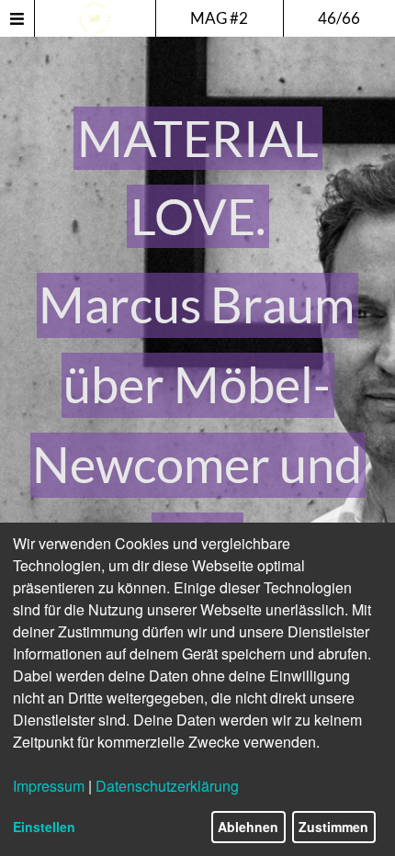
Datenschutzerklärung (167, 785)
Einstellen (44, 826)
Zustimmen (333, 826)
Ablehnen (248, 826)
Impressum (49, 785)
